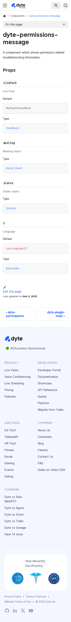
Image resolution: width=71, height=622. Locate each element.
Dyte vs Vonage (15, 527)
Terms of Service (36, 596)
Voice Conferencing (17, 377)
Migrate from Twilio (51, 409)
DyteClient (14, 168)
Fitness (9, 450)
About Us (44, 430)
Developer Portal (49, 370)
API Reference (47, 390)
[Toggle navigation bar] (5, 5)
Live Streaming (14, 383)
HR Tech (10, 443)
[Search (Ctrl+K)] (65, 5)
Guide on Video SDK (51, 470)
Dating (8, 476)
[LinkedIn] (14, 610)
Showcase (45, 383)
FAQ (40, 463)
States (11, 208)
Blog (41, 443)
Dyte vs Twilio (13, 521)
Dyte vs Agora (14, 508)
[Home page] (4, 16)
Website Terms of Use (17, 601)
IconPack (12, 128)
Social (8, 456)
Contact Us (45, 456)
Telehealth (11, 437)
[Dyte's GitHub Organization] (6, 610)
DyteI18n (12, 268)
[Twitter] (22, 610)
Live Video (11, 370)
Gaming (9, 463)
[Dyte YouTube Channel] (30, 610)
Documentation (48, 377)
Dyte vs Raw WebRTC (13, 499)
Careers (43, 450)
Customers (45, 437)
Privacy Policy (12, 596)
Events (9, 470)
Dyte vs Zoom (14, 514)
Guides (42, 396)
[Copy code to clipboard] (64, 108)
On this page (13, 24)
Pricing (8, 390)
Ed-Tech (10, 430)
